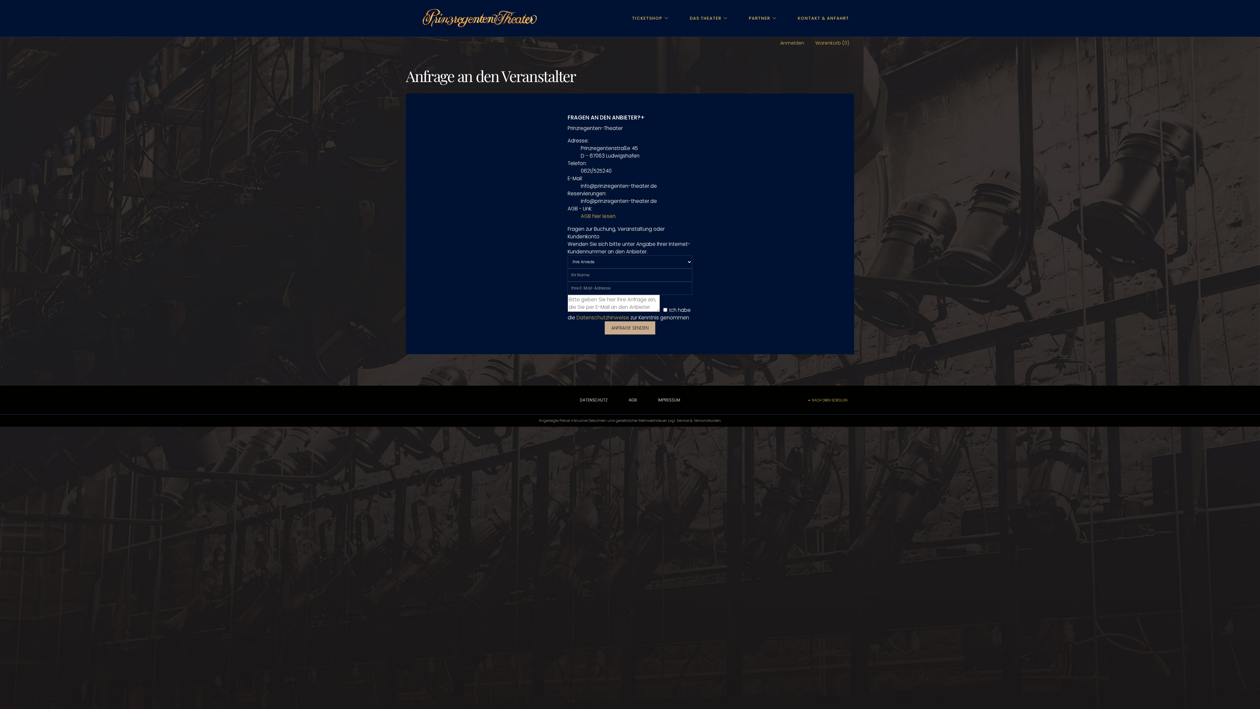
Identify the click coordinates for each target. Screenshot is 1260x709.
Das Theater (705, 18)
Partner (759, 18)
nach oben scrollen (830, 400)
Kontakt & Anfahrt (823, 18)
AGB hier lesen (598, 216)
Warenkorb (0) (832, 43)
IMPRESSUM (669, 400)
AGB (633, 400)
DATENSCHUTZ (594, 400)
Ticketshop (647, 18)
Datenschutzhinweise (603, 317)
